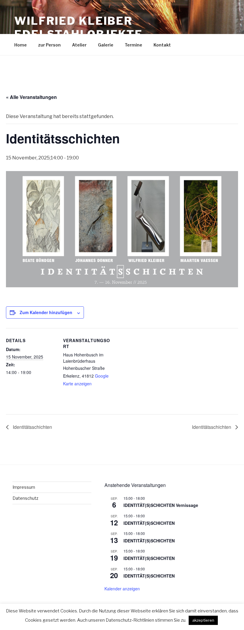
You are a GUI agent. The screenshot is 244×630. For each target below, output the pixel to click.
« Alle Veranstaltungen (31, 97)
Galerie (105, 44)
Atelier (79, 44)
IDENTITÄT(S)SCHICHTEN (149, 523)
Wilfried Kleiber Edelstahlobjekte (78, 27)
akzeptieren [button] (203, 620)
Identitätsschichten (32, 426)
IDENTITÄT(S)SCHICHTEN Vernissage (160, 505)
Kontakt (162, 44)
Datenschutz (25, 498)
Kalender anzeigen (122, 589)
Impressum (23, 487)
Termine (133, 44)
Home (20, 44)
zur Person (49, 44)
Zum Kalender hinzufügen (46, 312)
